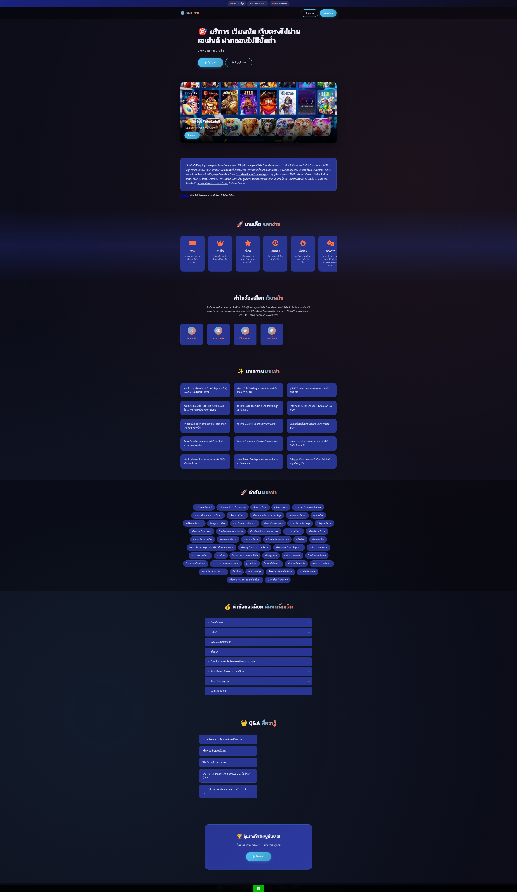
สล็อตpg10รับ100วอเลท (202, 531)
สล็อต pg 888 (271, 555)
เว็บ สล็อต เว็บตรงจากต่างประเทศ (264, 531)
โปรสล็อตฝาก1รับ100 (317, 555)
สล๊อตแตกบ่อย (318, 539)
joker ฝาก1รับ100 (251, 539)
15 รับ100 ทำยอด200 (318, 547)
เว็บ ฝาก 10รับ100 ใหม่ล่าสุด (280, 571)
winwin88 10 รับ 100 (200, 555)
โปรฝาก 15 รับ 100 (237, 515)
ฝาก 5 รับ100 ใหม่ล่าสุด (300, 523)
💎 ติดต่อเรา (210, 62)
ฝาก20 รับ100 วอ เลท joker (213, 571)
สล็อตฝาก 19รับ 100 (317, 531)
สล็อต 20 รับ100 (260, 507)
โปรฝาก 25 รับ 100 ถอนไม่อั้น (245, 555)
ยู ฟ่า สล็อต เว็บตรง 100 (278, 579)
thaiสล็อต (221, 555)
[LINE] (258, 888)
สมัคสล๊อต (300, 539)
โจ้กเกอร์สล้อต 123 (272, 563)
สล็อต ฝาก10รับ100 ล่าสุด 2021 (289, 547)
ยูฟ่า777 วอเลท (281, 507)
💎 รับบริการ (238, 62)
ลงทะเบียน (328, 13)
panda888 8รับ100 (228, 539)
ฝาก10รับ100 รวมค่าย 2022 (244, 523)
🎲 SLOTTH (189, 13)
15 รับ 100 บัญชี (254, 571)
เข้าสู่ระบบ (309, 13)
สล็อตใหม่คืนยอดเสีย (296, 563)
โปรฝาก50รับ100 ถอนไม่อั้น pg (308, 507)
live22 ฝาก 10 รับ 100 (321, 563)
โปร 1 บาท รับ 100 (293, 531)
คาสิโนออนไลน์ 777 (194, 523)
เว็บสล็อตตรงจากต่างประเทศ (231, 531)
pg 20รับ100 (251, 563)
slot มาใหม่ (318, 515)
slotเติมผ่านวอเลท (308, 571)
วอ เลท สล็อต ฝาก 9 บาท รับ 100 (208, 515)
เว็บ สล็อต (237, 571)
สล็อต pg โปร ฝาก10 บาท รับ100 (254, 547)
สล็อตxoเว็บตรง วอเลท (273, 523)
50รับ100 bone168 (292, 555)
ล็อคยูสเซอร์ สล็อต (218, 523)
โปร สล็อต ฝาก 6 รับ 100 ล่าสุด (232, 507)
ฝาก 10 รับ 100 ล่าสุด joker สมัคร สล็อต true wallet (211, 547)
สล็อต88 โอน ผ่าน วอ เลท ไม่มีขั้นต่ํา (245, 579)
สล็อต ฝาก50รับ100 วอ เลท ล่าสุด (267, 515)
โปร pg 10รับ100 (324, 523)
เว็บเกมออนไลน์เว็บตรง (195, 563)
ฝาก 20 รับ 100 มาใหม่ (202, 539)
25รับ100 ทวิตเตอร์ (204, 507)
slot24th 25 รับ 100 (297, 515)
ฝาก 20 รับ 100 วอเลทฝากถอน (226, 563)
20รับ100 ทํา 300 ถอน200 (277, 539)
